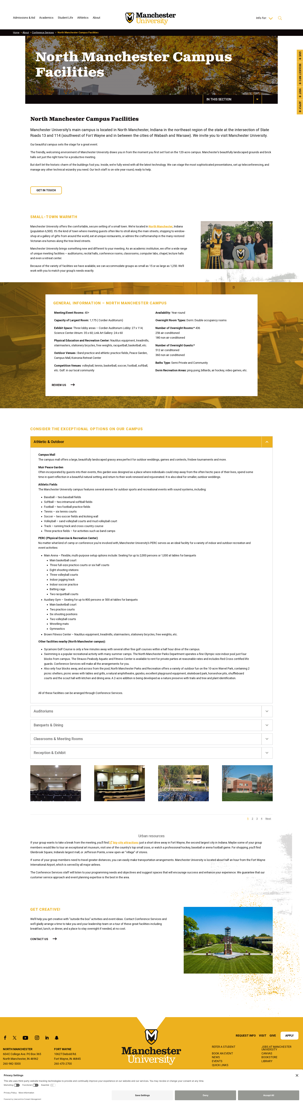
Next (268, 818)
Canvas (266, 1053)
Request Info (300, 72)
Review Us (59, 385)
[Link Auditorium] (55, 783)
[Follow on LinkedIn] (47, 1038)
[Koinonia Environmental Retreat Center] (183, 783)
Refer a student (223, 1047)
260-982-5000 (12, 1063)
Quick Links (220, 1065)
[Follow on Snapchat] (56, 1038)
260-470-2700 (63, 1063)
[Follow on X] (14, 1037)
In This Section (218, 99)
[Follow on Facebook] (5, 1038)
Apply (300, 105)
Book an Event (222, 1053)
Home (16, 32)
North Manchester (161, 226)
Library (266, 1061)
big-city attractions (126, 842)
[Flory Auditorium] (119, 783)
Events (217, 1061)
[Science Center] (247, 783)
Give (300, 54)
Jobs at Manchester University (276, 1048)
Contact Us (39, 939)
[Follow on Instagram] (37, 1038)
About (26, 32)
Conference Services (43, 32)
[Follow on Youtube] (25, 1037)
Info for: (261, 18)
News (216, 1057)
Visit (300, 91)
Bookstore (269, 1057)
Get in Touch (46, 190)
